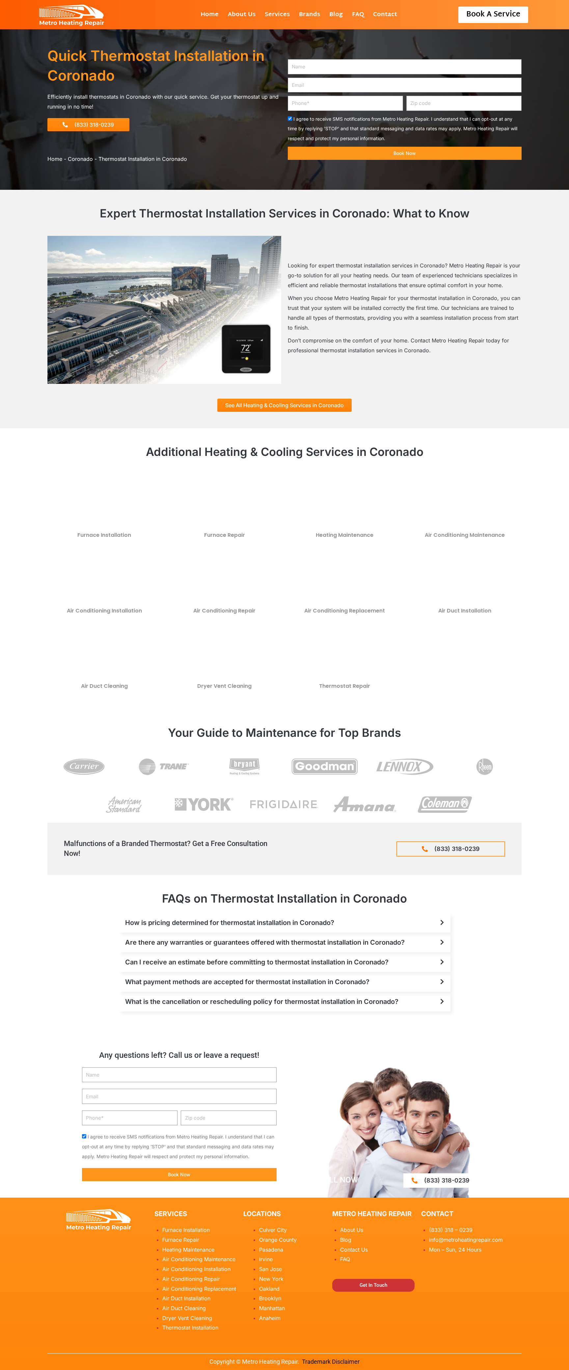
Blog (336, 14)
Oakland (269, 1288)
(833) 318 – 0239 (451, 1230)
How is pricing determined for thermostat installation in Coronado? (229, 923)
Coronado (80, 159)
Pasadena (271, 1249)
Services (277, 14)
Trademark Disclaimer (331, 1361)
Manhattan (272, 1308)
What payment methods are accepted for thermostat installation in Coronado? (247, 982)
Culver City (273, 1230)
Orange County (278, 1239)
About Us (242, 14)
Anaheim (270, 1318)
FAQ (358, 14)
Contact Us (354, 1249)
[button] (284, 923)
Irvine (266, 1259)
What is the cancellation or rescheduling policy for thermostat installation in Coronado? (261, 1002)
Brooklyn (270, 1298)
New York (271, 1279)
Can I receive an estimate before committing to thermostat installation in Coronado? (257, 962)
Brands (309, 14)
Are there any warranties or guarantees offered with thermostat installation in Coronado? (265, 942)
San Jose (270, 1269)
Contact (385, 14)
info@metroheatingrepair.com (466, 1239)
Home (210, 14)
